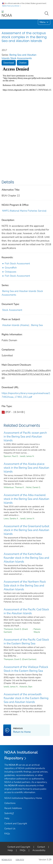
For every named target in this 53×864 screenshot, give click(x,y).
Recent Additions (13, 808)
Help (6, 818)
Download (8, 62)
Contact (41, 846)
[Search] (47, 13)
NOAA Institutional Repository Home (23, 798)
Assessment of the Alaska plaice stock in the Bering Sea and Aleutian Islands (26, 467)
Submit (8, 813)
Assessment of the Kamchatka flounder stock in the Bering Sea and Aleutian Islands (26, 557)
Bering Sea (37, 325)
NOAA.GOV (7, 859)
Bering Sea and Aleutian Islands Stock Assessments (19, 56)
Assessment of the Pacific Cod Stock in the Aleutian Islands (26, 611)
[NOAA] (7, 14)
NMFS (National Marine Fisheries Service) (24, 210)
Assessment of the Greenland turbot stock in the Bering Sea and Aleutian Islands (26, 530)
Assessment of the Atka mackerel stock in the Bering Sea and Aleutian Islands (26, 499)
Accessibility (38, 850)
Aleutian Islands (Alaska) (15, 325)
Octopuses (10, 271)
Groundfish (11, 267)
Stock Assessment (12, 310)
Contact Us (9, 828)
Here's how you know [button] (10, 6)
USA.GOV (20, 859)
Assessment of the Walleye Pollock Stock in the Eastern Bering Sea (26, 669)
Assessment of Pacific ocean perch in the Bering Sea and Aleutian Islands (25, 436)
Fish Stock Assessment (17, 263)
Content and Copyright (15, 823)
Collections (9, 803)
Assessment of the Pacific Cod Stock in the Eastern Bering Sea (26, 641)
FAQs (7, 833)
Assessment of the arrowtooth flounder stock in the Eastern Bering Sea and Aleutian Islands (26, 698)
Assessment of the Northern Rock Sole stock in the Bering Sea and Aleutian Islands (25, 585)
